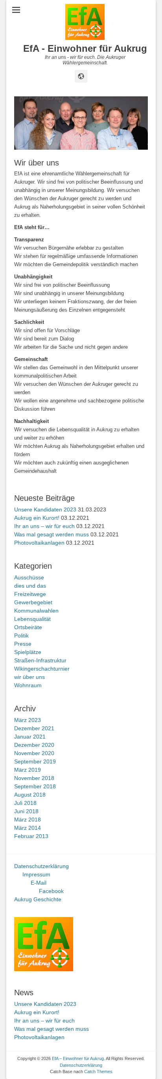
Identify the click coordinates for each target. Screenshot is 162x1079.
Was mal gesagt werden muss (51, 534)
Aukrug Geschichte (37, 899)
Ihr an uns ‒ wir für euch (44, 526)
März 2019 (27, 770)
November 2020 (34, 753)
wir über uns (29, 677)
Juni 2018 (26, 811)
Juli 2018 (25, 803)
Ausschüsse (29, 577)
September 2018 (35, 786)
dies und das (30, 586)
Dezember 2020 (34, 745)
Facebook (51, 891)
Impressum (36, 874)
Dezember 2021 (34, 728)
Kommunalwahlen (36, 610)
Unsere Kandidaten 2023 (45, 509)
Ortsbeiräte (28, 627)
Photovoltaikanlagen (39, 543)
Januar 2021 (30, 736)
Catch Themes (98, 1071)
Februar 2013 (31, 836)
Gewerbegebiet (33, 602)
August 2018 (30, 794)
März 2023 (27, 720)
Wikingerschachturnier (42, 668)
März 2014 (27, 828)
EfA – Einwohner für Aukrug (78, 1058)
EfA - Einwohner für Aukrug (85, 48)
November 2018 (34, 778)
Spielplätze (27, 652)
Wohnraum (28, 685)
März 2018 (27, 819)
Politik (21, 635)
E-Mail (38, 883)
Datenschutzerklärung (41, 866)
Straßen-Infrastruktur (40, 660)
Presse (22, 644)
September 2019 (35, 761)
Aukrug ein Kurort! (36, 518)
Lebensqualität (32, 619)
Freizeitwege (30, 594)
